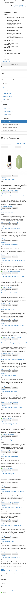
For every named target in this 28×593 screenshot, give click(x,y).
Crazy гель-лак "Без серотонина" (11, 228)
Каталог (6, 70)
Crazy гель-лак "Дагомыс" (8, 440)
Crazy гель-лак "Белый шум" (9, 244)
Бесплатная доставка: (9, 0)
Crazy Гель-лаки (14, 70)
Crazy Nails (3, 177)
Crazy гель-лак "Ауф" (7, 212)
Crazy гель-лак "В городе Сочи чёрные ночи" (12, 325)
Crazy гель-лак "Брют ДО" (9, 293)
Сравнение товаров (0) (21, 143)
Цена (2, 74)
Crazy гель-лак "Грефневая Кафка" (11, 407)
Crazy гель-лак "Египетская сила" (11, 525)
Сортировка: (4, 146)
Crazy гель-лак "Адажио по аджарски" (12, 196)
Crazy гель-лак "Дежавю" (8, 474)
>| (21, 570)
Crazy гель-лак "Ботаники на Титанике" (12, 277)
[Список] (12, 142)
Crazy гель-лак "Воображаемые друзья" (13, 359)
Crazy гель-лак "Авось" (8, 179)
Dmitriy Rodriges (13, 590)
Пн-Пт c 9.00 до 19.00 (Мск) (20, 7)
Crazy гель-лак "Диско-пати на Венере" (12, 491)
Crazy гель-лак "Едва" (7, 541)
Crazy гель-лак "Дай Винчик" (9, 456)
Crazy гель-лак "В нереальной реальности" (14, 343)
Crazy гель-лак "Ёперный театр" (10, 557)
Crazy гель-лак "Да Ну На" (9, 424)
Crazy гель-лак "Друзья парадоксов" (12, 507)
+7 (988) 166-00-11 (18, 5)
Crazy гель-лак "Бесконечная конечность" (13, 260)
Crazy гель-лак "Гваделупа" (9, 391)
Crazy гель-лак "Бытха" (8, 309)
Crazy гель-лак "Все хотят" (9, 375)
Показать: (18, 146)
